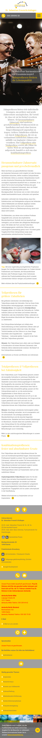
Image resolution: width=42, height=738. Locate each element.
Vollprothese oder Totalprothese (20, 143)
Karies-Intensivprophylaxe (12, 701)
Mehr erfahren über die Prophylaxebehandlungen (18, 283)
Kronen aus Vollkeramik (11, 686)
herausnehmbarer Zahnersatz (21, 120)
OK (38, 730)
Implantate (7, 677)
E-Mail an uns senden (10, 624)
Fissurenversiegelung (10, 706)
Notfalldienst (7, 655)
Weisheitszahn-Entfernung (12, 696)
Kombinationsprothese (21, 152)
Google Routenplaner (10, 567)
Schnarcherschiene (9, 710)
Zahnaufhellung (8, 691)
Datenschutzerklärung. (15, 735)
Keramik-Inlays (8, 682)
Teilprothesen (21, 135)
